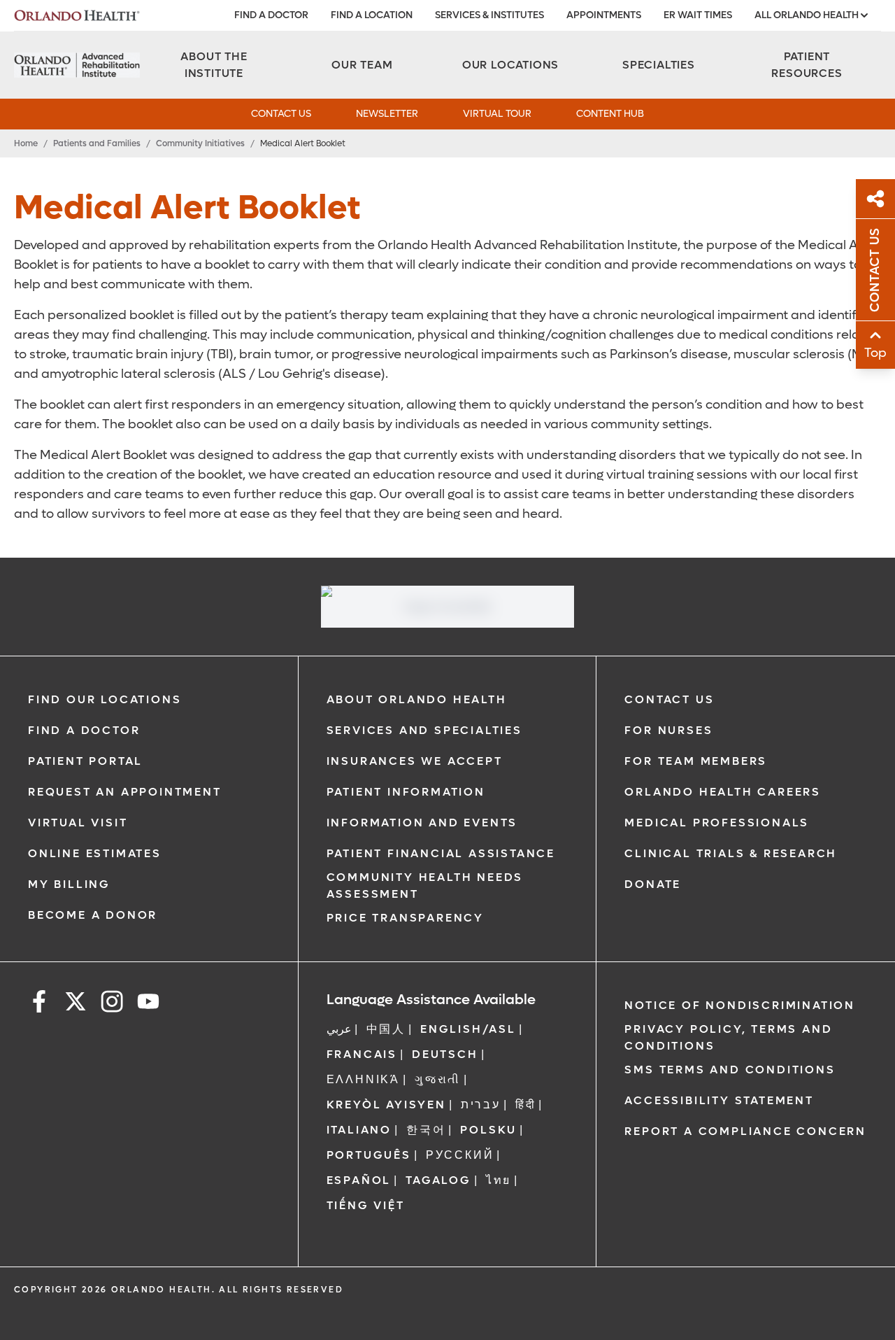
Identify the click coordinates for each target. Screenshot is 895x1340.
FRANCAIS (362, 1054)
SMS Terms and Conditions (729, 1069)
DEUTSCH (445, 1054)
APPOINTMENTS (603, 15)
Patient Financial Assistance (441, 853)
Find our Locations (104, 699)
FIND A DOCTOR (271, 15)
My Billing (69, 884)
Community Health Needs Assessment (425, 885)
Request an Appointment (125, 791)
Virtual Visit (77, 822)
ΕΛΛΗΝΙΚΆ (363, 1079)
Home (26, 143)
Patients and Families (97, 143)
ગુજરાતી (438, 1079)
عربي (339, 1029)
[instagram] (112, 1003)
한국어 (425, 1129)
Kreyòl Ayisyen (386, 1104)
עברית (481, 1104)
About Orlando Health (417, 699)
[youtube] (148, 1003)
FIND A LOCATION (372, 15)
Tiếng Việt (366, 1205)
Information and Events (422, 822)
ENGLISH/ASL (468, 1029)
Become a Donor (92, 915)
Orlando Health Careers (722, 791)
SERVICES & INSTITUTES (489, 15)
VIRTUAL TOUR (497, 113)
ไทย (498, 1180)
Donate (652, 884)
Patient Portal (85, 761)
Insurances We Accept (415, 761)
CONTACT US (281, 113)
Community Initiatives (200, 143)
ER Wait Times (698, 15)
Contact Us (669, 699)
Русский (460, 1155)
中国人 (386, 1029)
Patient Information (406, 791)
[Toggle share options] (875, 198)
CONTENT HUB (610, 113)
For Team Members (695, 761)
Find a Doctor (84, 730)
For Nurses (668, 730)
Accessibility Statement (718, 1100)
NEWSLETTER (387, 113)
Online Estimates (95, 853)
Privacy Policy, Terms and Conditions (728, 1037)
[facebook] (39, 1003)
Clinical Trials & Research (730, 853)
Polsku (488, 1129)
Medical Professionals (716, 822)
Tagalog (438, 1180)
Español (359, 1180)
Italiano (359, 1129)
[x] (75, 1003)
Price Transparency (405, 917)
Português (369, 1155)
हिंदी (525, 1104)
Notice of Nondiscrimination (739, 1005)
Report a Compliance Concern (745, 1131)
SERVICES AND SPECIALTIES (424, 730)
